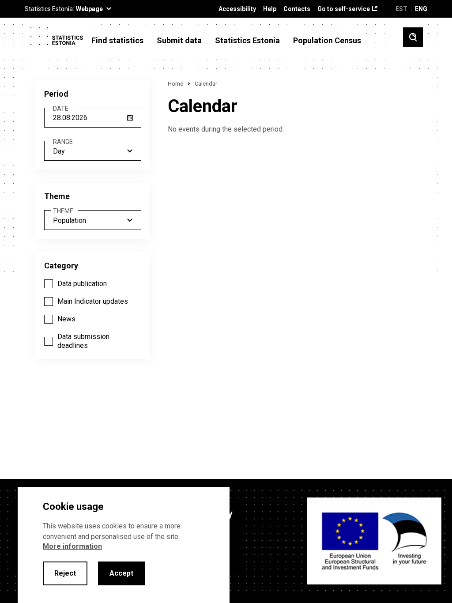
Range (63, 142)
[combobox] (92, 151)
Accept (121, 573)
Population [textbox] (69, 220)
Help (269, 9)
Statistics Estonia (247, 40)
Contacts (296, 9)
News (66, 319)
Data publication (82, 283)
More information (72, 546)
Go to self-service (343, 9)
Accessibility (237, 9)
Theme (63, 211)
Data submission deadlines (83, 341)
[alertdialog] (124, 545)
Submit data (179, 40)
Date (60, 109)
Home (175, 83)
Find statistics (117, 40)
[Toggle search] (413, 37)
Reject (65, 573)
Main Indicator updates (92, 301)
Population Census (327, 40)
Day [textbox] (59, 151)
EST (401, 8)
